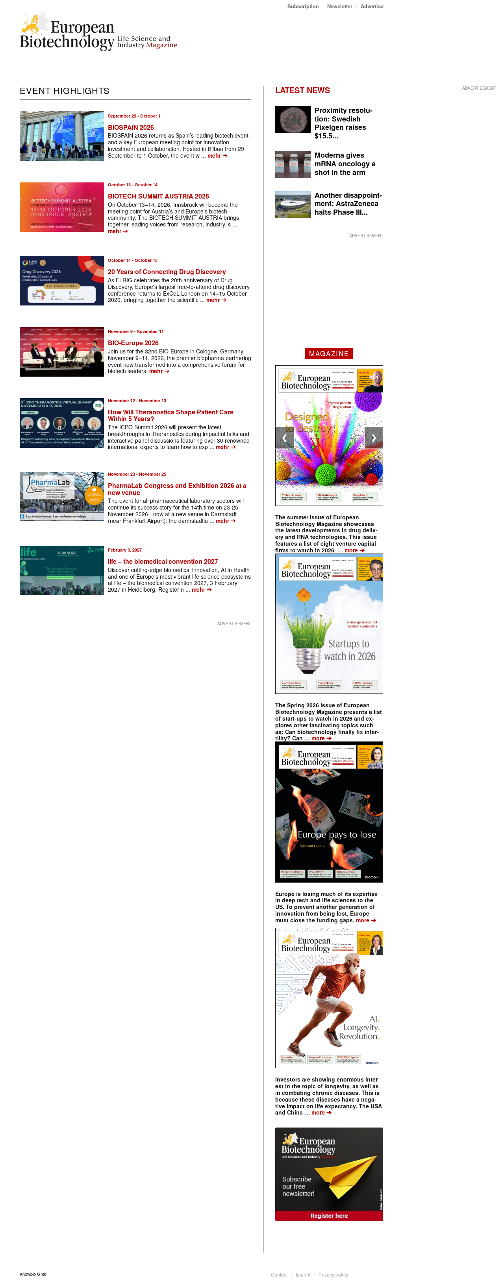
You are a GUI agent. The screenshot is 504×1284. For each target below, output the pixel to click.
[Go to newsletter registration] (329, 1174)
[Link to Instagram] (378, 1274)
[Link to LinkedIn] (366, 1274)
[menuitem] (303, 6)
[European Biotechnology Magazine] (98, 34)
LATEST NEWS (302, 90)
